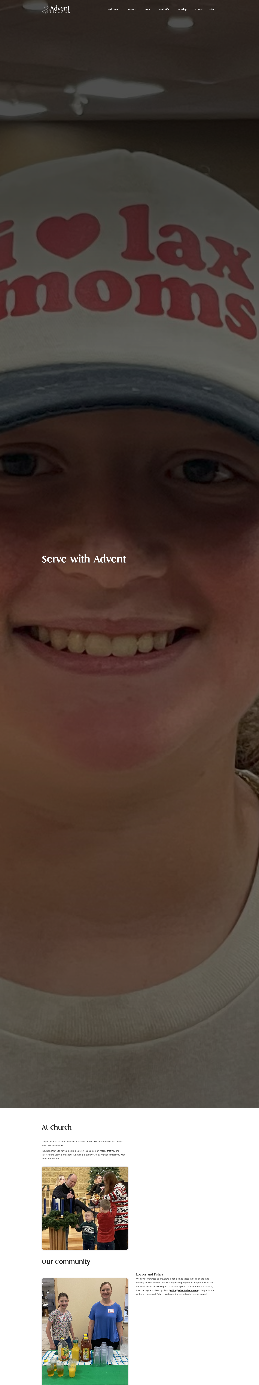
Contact (199, 9)
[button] (114, 10)
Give (212, 9)
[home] (56, 9)
